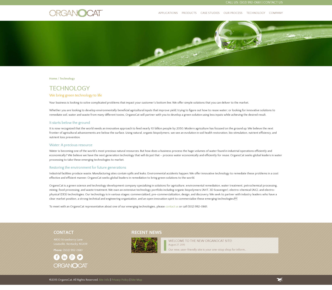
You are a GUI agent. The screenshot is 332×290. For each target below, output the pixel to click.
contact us (171, 206)
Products (189, 13)
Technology (255, 13)
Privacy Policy (120, 279)
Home (53, 78)
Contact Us (273, 2)
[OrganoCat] (76, 13)
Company (276, 13)
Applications (168, 13)
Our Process (233, 13)
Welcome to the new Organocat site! (200, 241)
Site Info (104, 279)
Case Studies (210, 13)
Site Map (136, 279)
